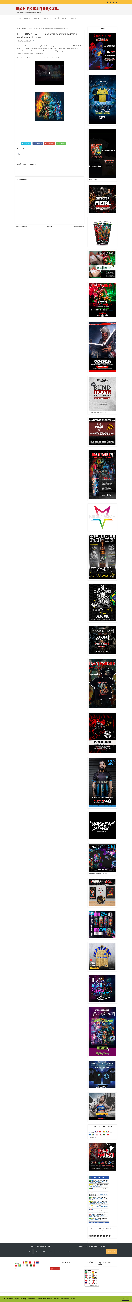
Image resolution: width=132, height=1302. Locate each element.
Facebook (39, 143)
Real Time (98, 1222)
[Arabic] (105, 1135)
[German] (100, 1132)
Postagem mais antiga (78, 226)
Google (51, 143)
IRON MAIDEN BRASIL (102, 1194)
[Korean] (101, 1135)
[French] (97, 1132)
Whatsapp (62, 143)
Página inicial (50, 226)
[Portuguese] (94, 1135)
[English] (92, 1132)
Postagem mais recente (21, 226)
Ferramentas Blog (93, 1137)
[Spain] (104, 1132)
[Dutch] (111, 1132)
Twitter (27, 143)
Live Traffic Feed (98, 1177)
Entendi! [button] (125, 1298)
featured (37, 41)
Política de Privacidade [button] (67, 1298)
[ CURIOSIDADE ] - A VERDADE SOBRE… (97, 1186)
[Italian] (108, 1132)
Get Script (93, 1222)
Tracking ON (103, 1222)
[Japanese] (97, 1135)
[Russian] (90, 1135)
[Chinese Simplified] (108, 1135)
